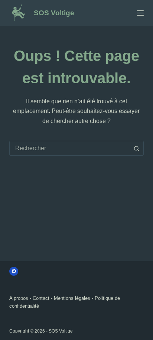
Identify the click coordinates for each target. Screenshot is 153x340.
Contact (41, 298)
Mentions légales (72, 298)
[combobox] (70, 148)
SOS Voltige (54, 13)
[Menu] (140, 13)
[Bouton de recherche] (136, 148)
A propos (18, 298)
